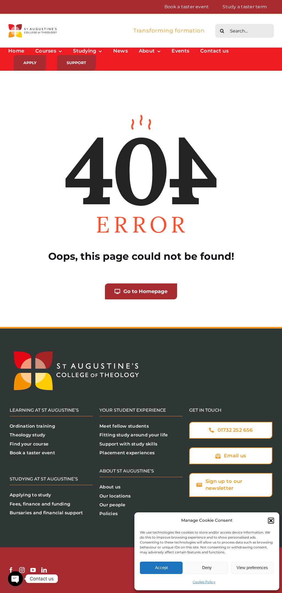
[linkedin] (44, 570)
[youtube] (33, 570)
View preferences (252, 567)
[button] (271, 520)
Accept (161, 567)
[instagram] (22, 570)
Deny (207, 567)
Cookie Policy (204, 582)
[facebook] (11, 570)
